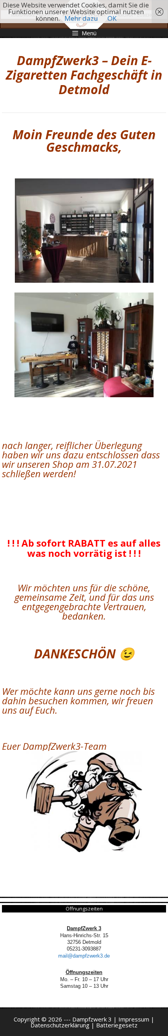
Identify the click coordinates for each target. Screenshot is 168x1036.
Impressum (133, 1019)
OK (111, 18)
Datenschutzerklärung (59, 1025)
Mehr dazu (81, 18)
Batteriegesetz (117, 1025)
